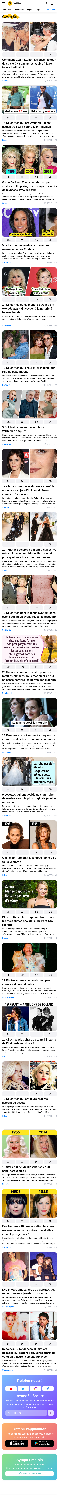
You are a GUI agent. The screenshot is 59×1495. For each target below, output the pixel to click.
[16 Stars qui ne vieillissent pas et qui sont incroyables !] (29, 1144)
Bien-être (6, 1184)
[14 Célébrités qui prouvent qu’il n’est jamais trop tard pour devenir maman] (29, 100)
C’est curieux (7, 1370)
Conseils (6, 507)
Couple (5, 81)
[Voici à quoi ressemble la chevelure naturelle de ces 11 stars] (29, 223)
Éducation (6, 752)
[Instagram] (35, 1388)
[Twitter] (23, 1388)
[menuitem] (6, 9)
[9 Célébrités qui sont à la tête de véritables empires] (29, 405)
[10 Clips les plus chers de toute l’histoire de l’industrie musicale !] (29, 1017)
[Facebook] (48, 1388)
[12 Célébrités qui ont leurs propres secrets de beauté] (29, 1076)
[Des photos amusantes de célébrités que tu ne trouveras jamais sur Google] (29, 1267)
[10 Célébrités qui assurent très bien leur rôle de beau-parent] (29, 345)
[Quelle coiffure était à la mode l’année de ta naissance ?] (29, 835)
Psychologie (7, 693)
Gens (4, 140)
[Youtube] (11, 1388)
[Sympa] (14, 3)
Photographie (8, 997)
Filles (4, 875)
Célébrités (6, 262)
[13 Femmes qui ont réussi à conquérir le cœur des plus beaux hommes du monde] (29, 713)
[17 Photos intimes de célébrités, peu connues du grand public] (29, 958)
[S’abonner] (51, 1413)
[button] (8, 54)
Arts (4, 1057)
